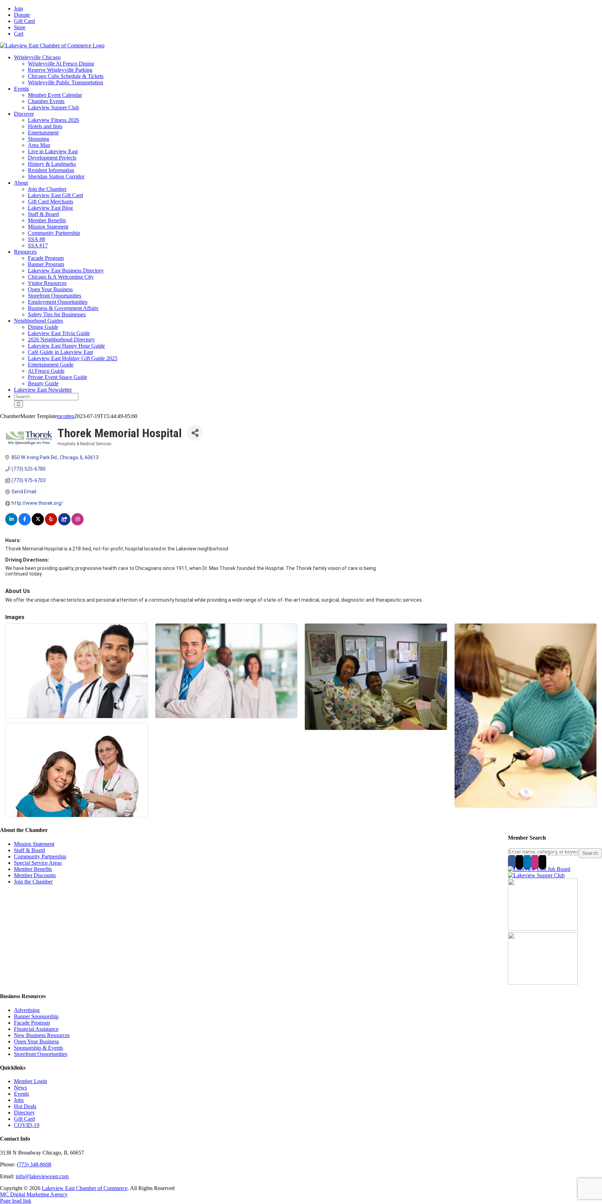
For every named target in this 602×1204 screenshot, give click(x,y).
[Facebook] (512, 862)
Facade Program (32, 1023)
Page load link (15, 1201)
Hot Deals (25, 1106)
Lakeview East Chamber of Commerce (85, 1188)
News (20, 1087)
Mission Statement (34, 844)
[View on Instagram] (77, 523)
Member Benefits (33, 869)
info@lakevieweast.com (42, 1176)
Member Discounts (35, 875)
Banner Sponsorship (36, 1016)
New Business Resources (42, 1035)
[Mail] (542, 862)
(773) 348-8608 (34, 1164)
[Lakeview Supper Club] (536, 875)
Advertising (27, 1010)
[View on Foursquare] (64, 523)
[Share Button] (195, 433)
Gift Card (24, 1119)
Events (21, 1094)
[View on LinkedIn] (11, 523)
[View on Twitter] (38, 523)
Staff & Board (29, 850)
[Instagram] (535, 862)
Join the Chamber (33, 882)
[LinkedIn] (527, 862)
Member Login (30, 1081)
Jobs (19, 1100)
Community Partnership (40, 856)
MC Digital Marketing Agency (34, 1194)
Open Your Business (36, 1041)
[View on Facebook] (24, 523)
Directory (24, 1113)
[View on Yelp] (51, 523)
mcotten (65, 416)
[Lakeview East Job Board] (539, 869)
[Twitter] (519, 862)
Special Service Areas (38, 863)
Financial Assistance (36, 1029)
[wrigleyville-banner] (543, 929)
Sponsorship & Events (38, 1048)
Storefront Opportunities (40, 1054)
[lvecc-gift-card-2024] (543, 983)
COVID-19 (26, 1125)
